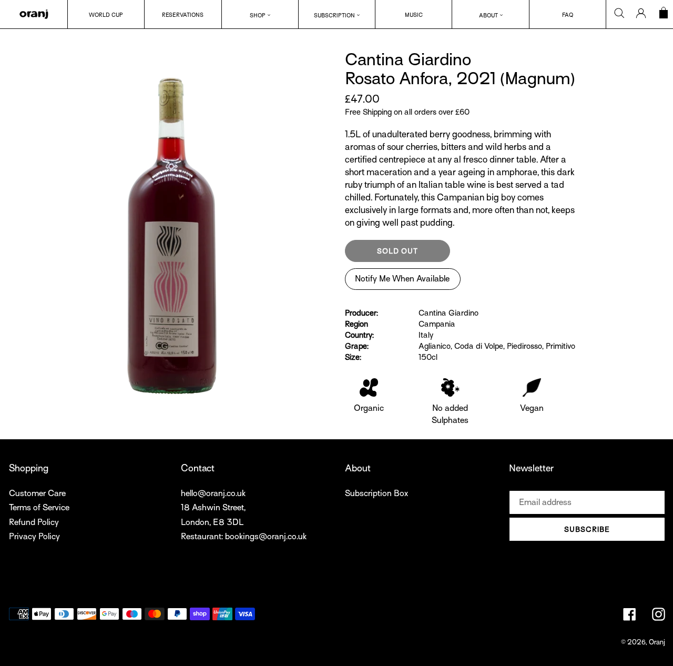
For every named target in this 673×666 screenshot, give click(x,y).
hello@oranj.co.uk (213, 493)
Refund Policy (34, 522)
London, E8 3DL (212, 522)
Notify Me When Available (402, 279)
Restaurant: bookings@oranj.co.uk (244, 536)
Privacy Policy (34, 536)
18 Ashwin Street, (213, 507)
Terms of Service (39, 507)
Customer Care (37, 493)
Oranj (657, 642)
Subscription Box (376, 493)
